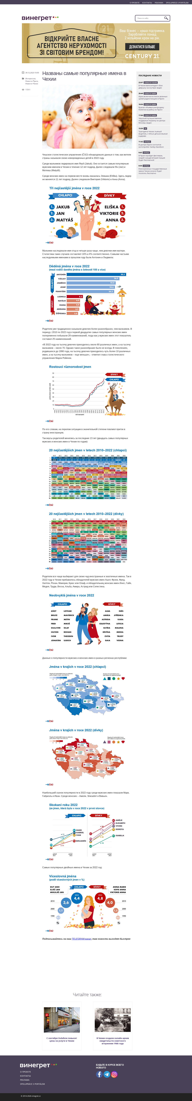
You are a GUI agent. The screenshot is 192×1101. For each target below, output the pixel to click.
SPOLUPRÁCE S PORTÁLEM (177, 2)
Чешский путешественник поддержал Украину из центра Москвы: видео (152, 120)
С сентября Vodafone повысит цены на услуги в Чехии (62, 1039)
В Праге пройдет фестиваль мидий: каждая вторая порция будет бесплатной (152, 157)
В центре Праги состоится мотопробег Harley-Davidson (151, 145)
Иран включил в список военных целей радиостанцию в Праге (153, 97)
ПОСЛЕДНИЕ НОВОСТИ (150, 75)
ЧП (145, 129)
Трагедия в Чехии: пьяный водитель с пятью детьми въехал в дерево (153, 133)
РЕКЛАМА (159, 2)
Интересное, (30, 78)
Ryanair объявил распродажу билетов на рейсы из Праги (151, 108)
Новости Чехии (31, 83)
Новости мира (150, 93)
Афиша (147, 142)
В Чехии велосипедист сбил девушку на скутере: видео (150, 86)
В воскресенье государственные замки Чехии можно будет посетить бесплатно (153, 171)
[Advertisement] (87, 965)
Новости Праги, (31, 81)
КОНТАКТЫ (147, 2)
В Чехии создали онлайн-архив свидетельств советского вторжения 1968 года (113, 1041)
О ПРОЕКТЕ (134, 2)
